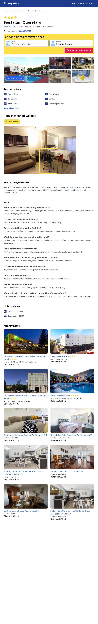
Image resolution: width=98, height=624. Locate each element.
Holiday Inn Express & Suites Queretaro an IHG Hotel (25, 397)
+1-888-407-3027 (23, 31)
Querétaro (21, 11)
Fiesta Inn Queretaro (35, 11)
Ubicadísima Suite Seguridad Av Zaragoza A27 (71, 435)
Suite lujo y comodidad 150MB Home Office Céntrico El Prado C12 (23, 473)
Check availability (80, 50)
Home (6, 11)
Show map (8, 26)
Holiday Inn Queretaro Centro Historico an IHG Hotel (25, 357)
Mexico (13, 11)
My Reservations (86, 3)
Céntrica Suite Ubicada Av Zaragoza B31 (22, 511)
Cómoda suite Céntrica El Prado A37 (66, 471)
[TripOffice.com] (11, 3)
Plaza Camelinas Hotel (60, 395)
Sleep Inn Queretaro (59, 356)
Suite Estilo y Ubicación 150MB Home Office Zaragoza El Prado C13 (70, 512)
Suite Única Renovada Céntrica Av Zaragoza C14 (25, 435)
